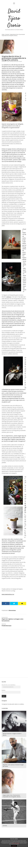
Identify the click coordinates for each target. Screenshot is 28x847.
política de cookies (15, 843)
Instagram (25, 507)
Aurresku (5, 825)
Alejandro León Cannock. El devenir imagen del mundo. (13, 765)
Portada (3, 34)
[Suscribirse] (22, 603)
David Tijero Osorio (14, 18)
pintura (9, 297)
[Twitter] (14, 603)
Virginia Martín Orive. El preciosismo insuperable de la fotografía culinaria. (12, 795)
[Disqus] (14, 649)
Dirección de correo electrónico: (8, 685)
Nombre (3, 690)
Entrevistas (7, 34)
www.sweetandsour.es (8, 594)
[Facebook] (6, 603)
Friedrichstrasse (6, 625)
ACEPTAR (14, 845)
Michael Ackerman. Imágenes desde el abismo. (12, 734)
